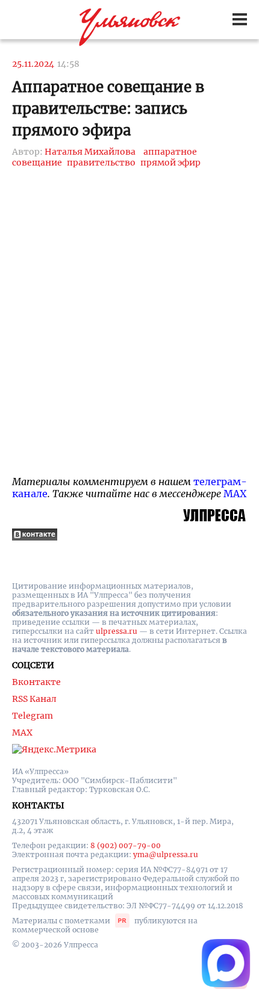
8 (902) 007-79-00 (125, 845)
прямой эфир (170, 162)
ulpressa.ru (116, 631)
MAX (234, 494)
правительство (101, 162)
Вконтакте (36, 682)
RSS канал (34, 698)
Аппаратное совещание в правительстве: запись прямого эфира (108, 109)
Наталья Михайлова (90, 151)
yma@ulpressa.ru (165, 854)
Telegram (32, 715)
